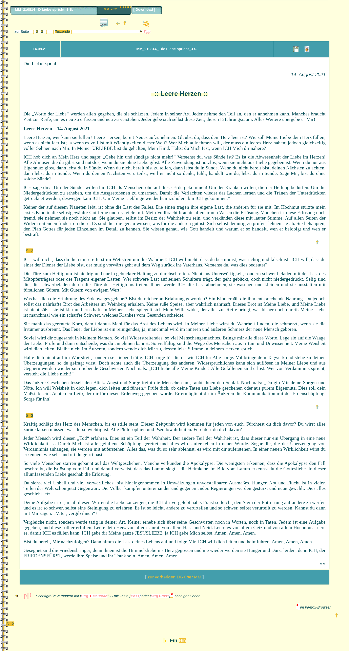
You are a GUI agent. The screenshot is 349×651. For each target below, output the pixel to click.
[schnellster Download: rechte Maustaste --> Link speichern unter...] (296, 49)
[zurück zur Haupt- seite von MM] (124, 24)
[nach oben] (317, 243)
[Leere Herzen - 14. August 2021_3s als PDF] (307, 49)
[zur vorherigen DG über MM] (118, 24)
